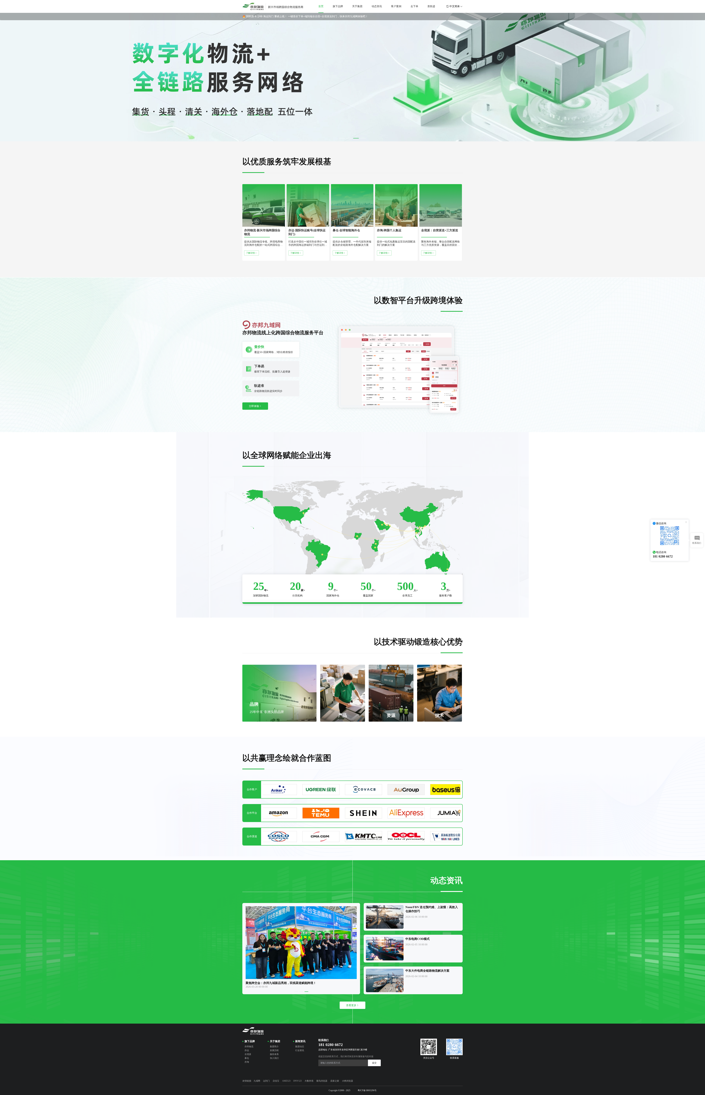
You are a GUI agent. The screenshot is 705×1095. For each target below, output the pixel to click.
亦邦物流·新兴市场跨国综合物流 (262, 232)
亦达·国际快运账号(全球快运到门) (307, 232)
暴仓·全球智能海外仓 (346, 230)
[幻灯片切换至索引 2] (301, 991)
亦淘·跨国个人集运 (389, 230)
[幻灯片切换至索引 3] (306, 991)
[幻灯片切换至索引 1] (296, 991)
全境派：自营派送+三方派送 (439, 230)
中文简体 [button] (454, 6)
